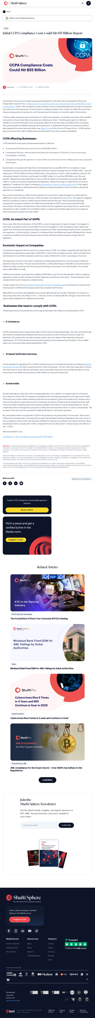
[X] (87, 980)
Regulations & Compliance (81, 479)
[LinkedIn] (22, 930)
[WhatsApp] (82, 974)
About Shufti (11, 952)
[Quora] (74, 974)
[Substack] (56, 974)
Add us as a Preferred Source (22, 18)
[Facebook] (8, 930)
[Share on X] (10, 483)
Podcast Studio (12, 948)
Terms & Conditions (84, 1011)
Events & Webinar (13, 944)
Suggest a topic (16, 540)
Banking (51, 956)
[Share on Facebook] (4, 483)
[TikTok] (36, 930)
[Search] (82, 3)
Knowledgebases (33, 956)
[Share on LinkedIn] (16, 483)
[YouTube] (29, 930)
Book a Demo (27, 510)
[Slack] (87, 974)
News (29, 944)
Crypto (50, 948)
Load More (47, 780)
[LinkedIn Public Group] (11, 974)
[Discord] (20, 974)
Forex (50, 960)
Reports (30, 952)
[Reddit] (64, 974)
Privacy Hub (62, 1011)
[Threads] (26, 974)
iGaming (51, 952)
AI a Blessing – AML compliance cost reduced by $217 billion (28, 437)
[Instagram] (15, 930)
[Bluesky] (8, 980)
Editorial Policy (51, 1011)
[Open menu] (88, 3)
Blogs (6, 28)
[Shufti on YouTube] (21, 483)
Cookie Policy (71, 1011)
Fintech (51, 944)
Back (8, 12)
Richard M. (9, 87)
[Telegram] (33, 974)
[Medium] (45, 974)
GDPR (69, 198)
